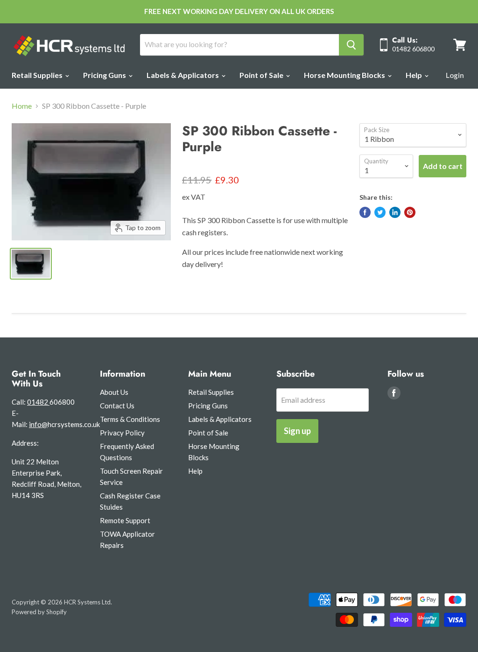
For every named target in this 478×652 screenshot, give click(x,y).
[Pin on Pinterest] (409, 212)
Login (455, 75)
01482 (38, 402)
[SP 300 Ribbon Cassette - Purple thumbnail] (31, 264)
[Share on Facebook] (365, 212)
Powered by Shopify (39, 612)
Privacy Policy (122, 432)
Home (22, 106)
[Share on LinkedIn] (395, 212)
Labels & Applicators (183, 74)
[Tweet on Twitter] (380, 212)
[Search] (351, 45)
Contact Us (117, 405)
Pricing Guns (105, 74)
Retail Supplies (38, 74)
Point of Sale (262, 74)
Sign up (297, 431)
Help (414, 74)
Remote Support (125, 520)
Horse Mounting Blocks (345, 74)
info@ (38, 424)
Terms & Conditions (130, 419)
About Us (114, 392)
